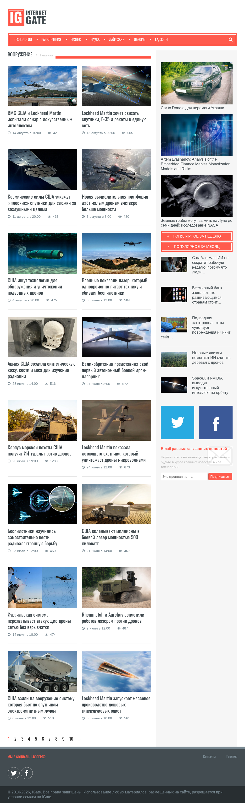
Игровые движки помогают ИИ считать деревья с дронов (211, 357)
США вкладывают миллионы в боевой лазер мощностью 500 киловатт (110, 537)
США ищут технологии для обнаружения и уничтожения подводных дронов (35, 286)
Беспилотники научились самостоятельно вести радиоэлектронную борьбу (32, 537)
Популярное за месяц (197, 246)
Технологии (23, 39)
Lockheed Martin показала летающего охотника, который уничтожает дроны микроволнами (114, 453)
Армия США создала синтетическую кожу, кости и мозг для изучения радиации (41, 370)
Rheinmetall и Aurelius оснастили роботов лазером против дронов (113, 617)
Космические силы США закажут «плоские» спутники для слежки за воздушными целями (42, 202)
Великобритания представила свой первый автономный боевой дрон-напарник (115, 370)
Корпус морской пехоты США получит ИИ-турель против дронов (40, 450)
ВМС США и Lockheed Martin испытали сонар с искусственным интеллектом (40, 119)
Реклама (231, 756)
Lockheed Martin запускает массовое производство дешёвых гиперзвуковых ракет (116, 704)
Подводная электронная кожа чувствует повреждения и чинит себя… (195, 327)
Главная (46, 55)
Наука (95, 39)
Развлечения (51, 39)
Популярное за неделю (197, 236)
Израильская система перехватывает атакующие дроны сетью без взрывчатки (39, 620)
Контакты (209, 756)
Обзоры (139, 39)
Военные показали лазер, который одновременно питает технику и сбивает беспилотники (114, 286)
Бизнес (76, 39)
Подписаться (220, 476)
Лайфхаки (116, 39)
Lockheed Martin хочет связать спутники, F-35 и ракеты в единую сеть (114, 119)
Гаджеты (161, 39)
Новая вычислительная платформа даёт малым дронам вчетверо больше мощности (115, 202)
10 (71, 739)
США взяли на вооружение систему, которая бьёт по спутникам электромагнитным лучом (41, 704)
